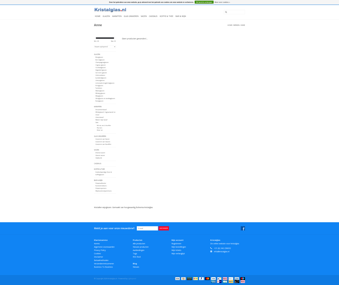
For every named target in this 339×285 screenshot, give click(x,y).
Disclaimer (98, 257)
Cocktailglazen (100, 67)
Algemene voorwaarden (104, 247)
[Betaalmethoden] (177, 278)
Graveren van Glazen (102, 142)
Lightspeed (132, 278)
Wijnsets (99, 128)
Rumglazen (99, 101)
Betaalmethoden (101, 260)
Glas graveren (131, 16)
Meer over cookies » (222, 2)
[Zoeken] (225, 12)
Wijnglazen (99, 96)
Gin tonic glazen (101, 73)
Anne (243, 25)
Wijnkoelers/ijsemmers (103, 191)
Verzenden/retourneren (104, 263)
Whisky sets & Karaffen (104, 125)
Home (97, 16)
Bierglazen (99, 57)
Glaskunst (98, 158)
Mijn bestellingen (178, 247)
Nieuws (136, 267)
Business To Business (103, 267)
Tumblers (98, 88)
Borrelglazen (100, 60)
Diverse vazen (100, 153)
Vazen (144, 16)
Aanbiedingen (138, 250)
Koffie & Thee (166, 16)
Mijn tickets (176, 250)
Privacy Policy (100, 250)
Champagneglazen (102, 62)
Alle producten (139, 243)
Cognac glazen (100, 65)
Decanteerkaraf (101, 110)
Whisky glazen (100, 93)
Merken (236, 25)
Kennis (97, 243)
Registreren (176, 243)
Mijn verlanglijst (178, 253)
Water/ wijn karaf (101, 120)
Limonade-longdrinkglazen (104, 83)
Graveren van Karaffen (103, 144)
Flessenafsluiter (100, 183)
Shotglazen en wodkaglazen (105, 98)
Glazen (106, 16)
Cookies (97, 253)
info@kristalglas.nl (221, 251)
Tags (135, 253)
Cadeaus (153, 16)
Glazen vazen (100, 155)
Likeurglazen (100, 80)
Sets (96, 122)
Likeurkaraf (99, 117)
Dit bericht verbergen (204, 2)
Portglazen (99, 86)
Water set (100, 130)
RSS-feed (137, 257)
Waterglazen (99, 91)
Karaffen (117, 16)
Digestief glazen (101, 70)
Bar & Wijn (180, 16)
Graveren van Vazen (102, 139)
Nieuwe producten (141, 247)
